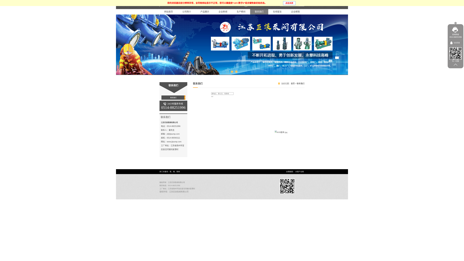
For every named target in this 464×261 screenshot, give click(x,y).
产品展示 (204, 12)
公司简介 (186, 12)
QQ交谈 (457, 43)
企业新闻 (223, 12)
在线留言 (277, 12)
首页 (293, 84)
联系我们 (259, 12)
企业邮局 (295, 12)
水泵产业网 (299, 172)
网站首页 (168, 12)
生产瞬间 (241, 12)
